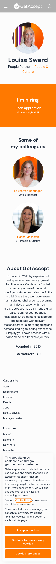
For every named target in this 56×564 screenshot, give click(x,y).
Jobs (6, 407)
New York (9, 444)
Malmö (7, 434)
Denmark (8, 439)
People (7, 402)
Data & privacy (11, 412)
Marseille (8, 450)
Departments (10, 391)
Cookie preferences (28, 553)
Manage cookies (12, 418)
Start (6, 386)
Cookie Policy (23, 500)
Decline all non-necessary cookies (28, 542)
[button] (49, 6)
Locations (8, 397)
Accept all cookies (28, 530)
